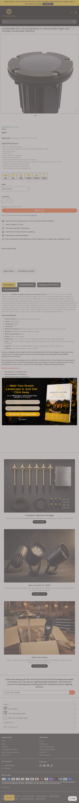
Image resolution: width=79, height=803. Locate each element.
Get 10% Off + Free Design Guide (22, 414)
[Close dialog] (74, 380)
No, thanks (22, 419)
